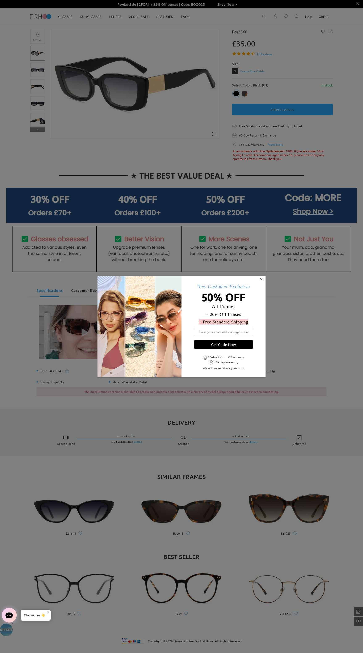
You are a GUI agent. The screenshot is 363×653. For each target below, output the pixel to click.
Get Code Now (223, 344)
